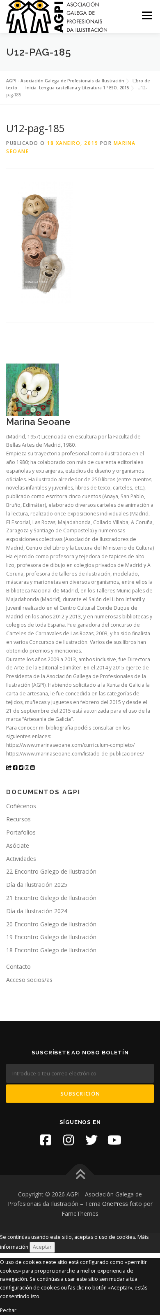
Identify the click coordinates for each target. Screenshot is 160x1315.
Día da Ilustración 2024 (36, 911)
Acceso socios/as (29, 980)
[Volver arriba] (80, 1174)
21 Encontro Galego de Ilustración (51, 898)
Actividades (21, 859)
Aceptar (42, 1246)
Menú (146, 15)
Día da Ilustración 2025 (36, 884)
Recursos (18, 819)
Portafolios (21, 832)
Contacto (18, 966)
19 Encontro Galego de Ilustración (51, 937)
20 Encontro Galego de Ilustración (51, 924)
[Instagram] (68, 1140)
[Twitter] (91, 1140)
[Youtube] (114, 1140)
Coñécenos (21, 806)
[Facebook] (45, 1140)
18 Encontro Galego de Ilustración (51, 950)
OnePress (115, 1204)
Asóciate (17, 845)
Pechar (8, 1310)
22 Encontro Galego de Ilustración (51, 871)
